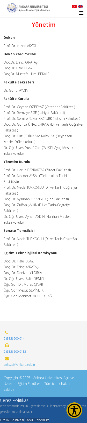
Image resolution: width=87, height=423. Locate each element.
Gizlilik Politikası (12, 420)
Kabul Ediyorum (37, 420)
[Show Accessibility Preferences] (74, 410)
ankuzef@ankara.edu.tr (19, 365)
